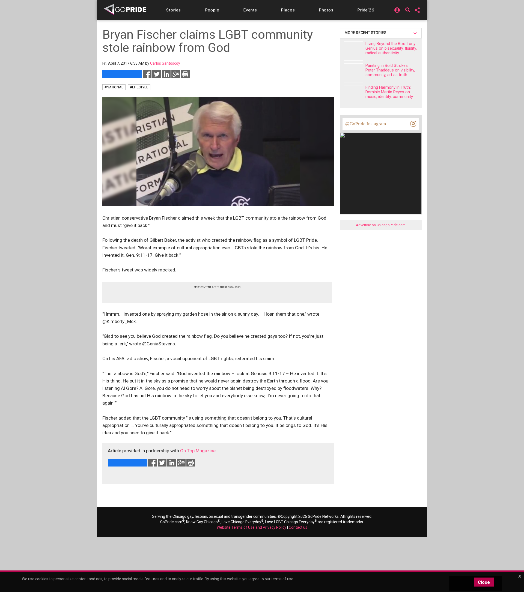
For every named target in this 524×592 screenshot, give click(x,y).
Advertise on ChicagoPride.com (381, 225)
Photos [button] (326, 10)
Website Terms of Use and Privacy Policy (251, 527)
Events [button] (250, 10)
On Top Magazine (198, 450)
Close (484, 582)
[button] (173, 10)
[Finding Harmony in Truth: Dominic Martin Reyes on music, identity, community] (353, 94)
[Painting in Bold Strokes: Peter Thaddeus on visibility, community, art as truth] (353, 72)
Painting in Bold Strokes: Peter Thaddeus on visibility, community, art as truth (390, 70)
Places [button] (288, 10)
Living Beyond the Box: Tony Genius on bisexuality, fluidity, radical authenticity (391, 48)
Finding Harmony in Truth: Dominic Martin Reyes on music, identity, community (389, 92)
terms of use (282, 579)
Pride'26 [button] (365, 10)
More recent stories (366, 33)
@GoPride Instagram (365, 123)
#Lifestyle (139, 87)
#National (114, 87)
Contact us (298, 527)
